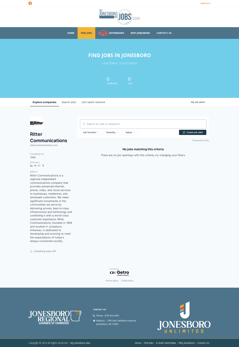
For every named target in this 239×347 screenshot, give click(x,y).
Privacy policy (112, 280)
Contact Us (164, 32)
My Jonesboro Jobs (80, 342)
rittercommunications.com (44, 145)
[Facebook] (30, 3)
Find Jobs (86, 32)
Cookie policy (127, 280)
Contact (205, 3)
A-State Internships (166, 342)
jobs (69, 102)
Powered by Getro (201, 140)
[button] (91, 132)
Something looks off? (45, 251)
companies (44, 102)
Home (70, 32)
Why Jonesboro (140, 32)
